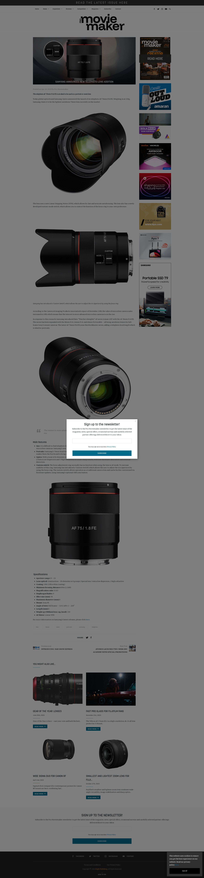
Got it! (184, 871)
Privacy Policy (111, 447)
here (177, 865)
